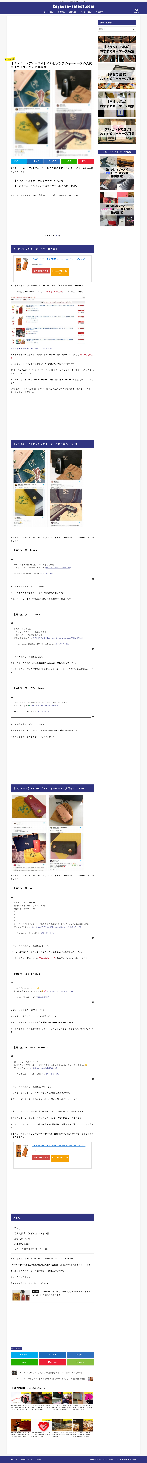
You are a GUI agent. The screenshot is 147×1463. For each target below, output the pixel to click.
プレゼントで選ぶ (86, 12)
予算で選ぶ (61, 12)
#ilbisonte (50, 638)
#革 (55, 638)
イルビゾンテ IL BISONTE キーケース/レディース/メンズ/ (58, 1146)
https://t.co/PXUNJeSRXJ (43, 927)
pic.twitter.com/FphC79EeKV (45, 705)
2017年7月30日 (42, 997)
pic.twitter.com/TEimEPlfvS (70, 638)
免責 (40, 1459)
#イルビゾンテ (39, 638)
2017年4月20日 (44, 711)
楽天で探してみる (41, 271)
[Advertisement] (52, 36)
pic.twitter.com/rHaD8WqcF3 (68, 927)
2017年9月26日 (63, 644)
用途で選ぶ (72, 12)
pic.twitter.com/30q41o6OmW (59, 991)
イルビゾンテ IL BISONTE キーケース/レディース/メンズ (58, 259)
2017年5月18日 (46, 573)
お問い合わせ (28, 1459)
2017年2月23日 (53, 1074)
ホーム (14, 1459)
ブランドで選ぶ (49, 12)
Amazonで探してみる (60, 272)
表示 (57, 235)
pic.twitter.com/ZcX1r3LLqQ (58, 568)
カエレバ (41, 264)
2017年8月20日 (48, 933)
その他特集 (99, 12)
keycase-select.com (73, 6)
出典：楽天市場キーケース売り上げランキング (32, 349)
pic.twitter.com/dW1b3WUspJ (43, 1068)
